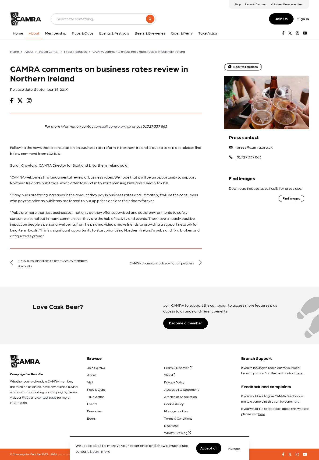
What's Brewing (176, 433)
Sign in (303, 19)
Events (92, 404)
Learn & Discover (255, 4)
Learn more (100, 451)
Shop (237, 4)
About (29, 51)
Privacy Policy (174, 382)
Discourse (171, 425)
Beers (91, 418)
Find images (291, 198)
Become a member (185, 323)
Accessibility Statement (181, 389)
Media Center (49, 51)
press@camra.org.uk (113, 126)
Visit (90, 382)
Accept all (208, 448)
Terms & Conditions (178, 418)
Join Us (281, 18)
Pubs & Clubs (96, 389)
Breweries (94, 411)
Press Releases (75, 51)
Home (14, 51)
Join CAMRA (96, 367)
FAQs (26, 397)
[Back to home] (25, 18)
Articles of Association (180, 396)
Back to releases (245, 66)
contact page (47, 397)
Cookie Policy (174, 404)
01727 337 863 (249, 157)
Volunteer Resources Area (287, 4)
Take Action (96, 396)
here (299, 373)
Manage (234, 448)
